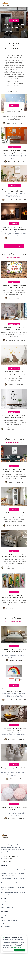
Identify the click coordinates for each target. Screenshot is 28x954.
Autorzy (4, 898)
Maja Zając (4, 904)
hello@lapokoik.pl (7, 861)
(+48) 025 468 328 (7, 858)
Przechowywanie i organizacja (9, 920)
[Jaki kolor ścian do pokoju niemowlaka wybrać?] (14, 103)
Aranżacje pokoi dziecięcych (8, 915)
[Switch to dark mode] (22, 3)
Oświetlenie (14, 20)
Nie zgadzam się (8, 950)
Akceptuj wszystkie (20, 950)
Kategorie (4, 912)
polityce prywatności (16, 947)
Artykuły (4, 865)
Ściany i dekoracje (14, 147)
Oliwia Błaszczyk (5, 901)
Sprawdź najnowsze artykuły (14, 246)
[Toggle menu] (25, 3)
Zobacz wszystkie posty (14, 257)
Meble (2, 923)
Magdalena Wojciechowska (8, 907)
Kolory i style (14, 105)
